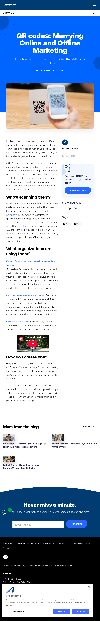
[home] (9, 5)
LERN (24, 226)
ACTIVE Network (70, 148)
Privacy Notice (32, 543)
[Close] (89, 587)
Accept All (81, 611)
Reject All (61, 611)
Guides (59, 71)
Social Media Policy (44, 543)
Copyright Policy (19, 543)
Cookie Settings (17, 611)
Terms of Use (7, 543)
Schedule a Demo (78, 190)
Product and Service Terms (62, 543)
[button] (94, 4)
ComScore (11, 214)
